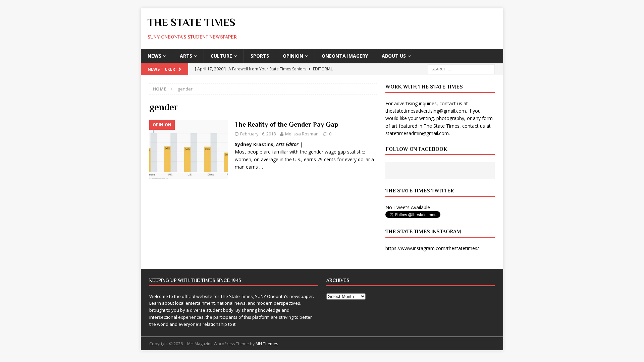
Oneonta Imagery (345, 56)
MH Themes (267, 344)
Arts (186, 56)
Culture (221, 56)
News (154, 56)
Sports (260, 56)
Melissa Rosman (302, 134)
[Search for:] (461, 68)
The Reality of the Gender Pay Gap (286, 124)
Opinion (293, 56)
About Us (394, 56)
